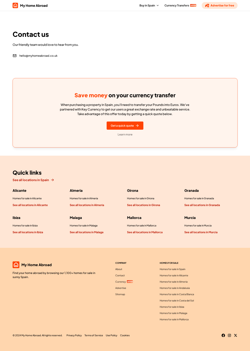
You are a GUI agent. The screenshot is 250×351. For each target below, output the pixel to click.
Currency (120, 281)
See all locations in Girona (143, 205)
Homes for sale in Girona (140, 198)
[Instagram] (229, 335)
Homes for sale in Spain (172, 269)
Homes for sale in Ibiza (25, 225)
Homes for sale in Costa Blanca (177, 294)
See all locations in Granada (202, 205)
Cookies (125, 335)
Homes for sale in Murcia (198, 225)
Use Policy (111, 335)
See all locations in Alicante (30, 205)
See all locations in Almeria (87, 205)
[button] (149, 5)
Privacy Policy (74, 335)
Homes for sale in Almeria (84, 198)
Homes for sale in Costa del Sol (177, 300)
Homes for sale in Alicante (27, 198)
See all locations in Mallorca (145, 232)
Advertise (120, 287)
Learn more (125, 134)
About (118, 269)
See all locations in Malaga (86, 232)
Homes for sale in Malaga (83, 225)
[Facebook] (223, 335)
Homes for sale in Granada (199, 198)
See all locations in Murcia (201, 232)
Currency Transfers (176, 5)
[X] (236, 335)
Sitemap (120, 294)
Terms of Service (94, 335)
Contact (120, 275)
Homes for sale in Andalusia (175, 287)
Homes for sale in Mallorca (141, 225)
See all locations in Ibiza (28, 232)
